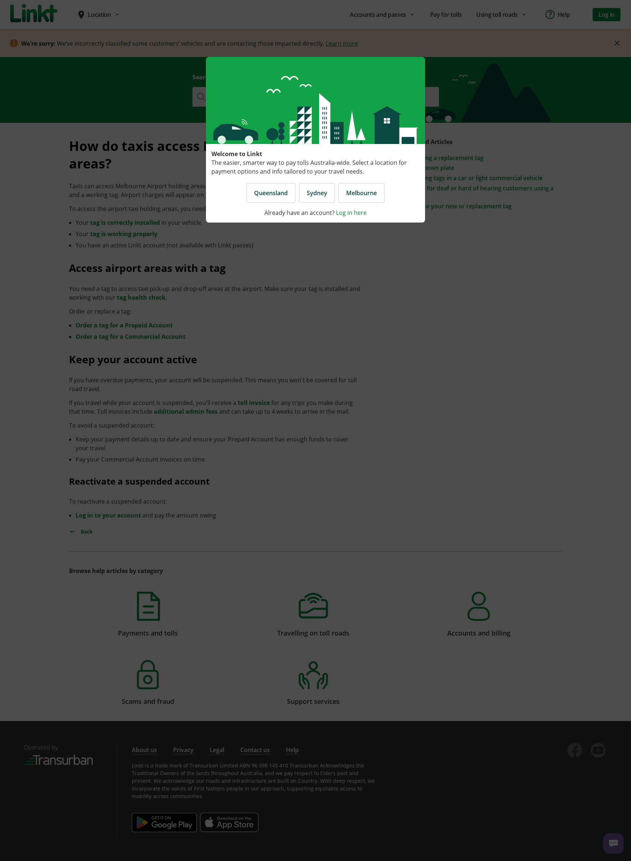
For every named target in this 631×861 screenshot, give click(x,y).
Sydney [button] (317, 193)
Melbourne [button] (361, 193)
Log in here (351, 213)
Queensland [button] (271, 193)
